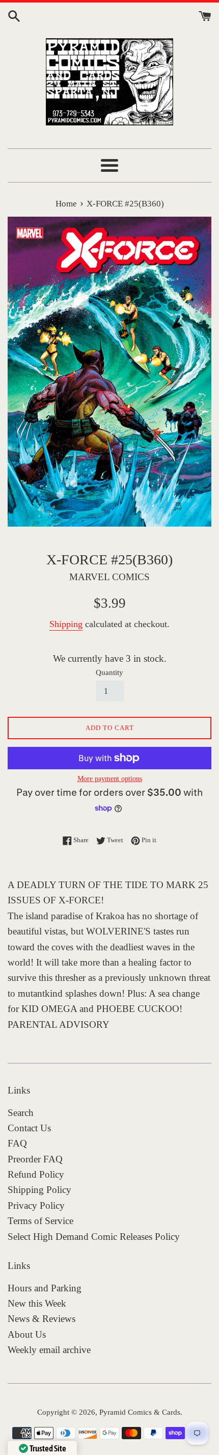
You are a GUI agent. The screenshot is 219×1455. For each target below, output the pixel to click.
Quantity (109, 672)
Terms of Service (40, 1220)
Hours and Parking (44, 1288)
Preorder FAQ (35, 1159)
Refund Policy (36, 1174)
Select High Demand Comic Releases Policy (94, 1236)
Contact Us (29, 1128)
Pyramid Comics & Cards (139, 1412)
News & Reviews (41, 1318)
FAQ (17, 1143)
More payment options (109, 779)
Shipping (66, 624)
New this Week (37, 1303)
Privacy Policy (36, 1205)
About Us (27, 1334)
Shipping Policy (39, 1189)
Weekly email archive (49, 1349)
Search (21, 1112)
